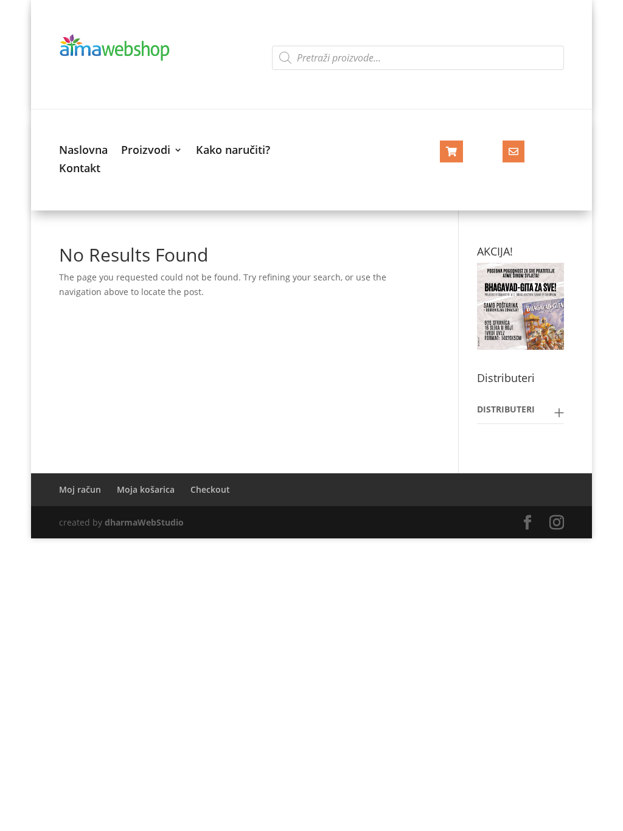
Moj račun (80, 489)
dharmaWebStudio (144, 522)
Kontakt (79, 169)
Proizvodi (145, 151)
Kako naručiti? (233, 151)
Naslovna (83, 151)
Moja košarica (146, 489)
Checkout (210, 489)
